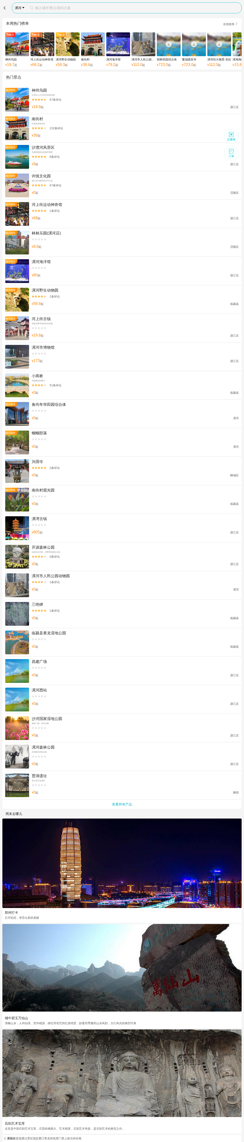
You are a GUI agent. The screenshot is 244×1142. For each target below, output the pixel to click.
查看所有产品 (122, 804)
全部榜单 (230, 24)
